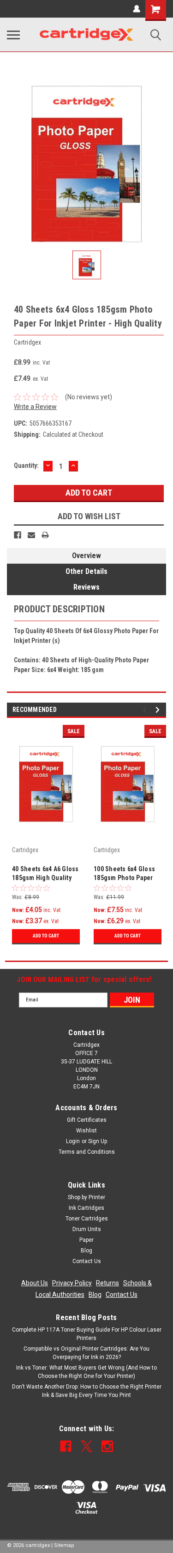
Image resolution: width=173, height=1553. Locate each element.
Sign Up (97, 1141)
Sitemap (64, 1545)
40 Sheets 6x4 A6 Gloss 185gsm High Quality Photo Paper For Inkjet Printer (45, 874)
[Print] (45, 535)
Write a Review (35, 406)
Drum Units (86, 1229)
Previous (146, 709)
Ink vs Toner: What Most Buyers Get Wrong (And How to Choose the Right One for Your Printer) (86, 1371)
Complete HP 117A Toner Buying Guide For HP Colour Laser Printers (86, 1334)
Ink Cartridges (86, 1208)
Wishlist (86, 1130)
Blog (86, 1250)
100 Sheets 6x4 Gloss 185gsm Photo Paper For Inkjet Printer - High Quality (124, 874)
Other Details (86, 571)
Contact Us (86, 1261)
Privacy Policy (72, 1283)
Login (73, 1141)
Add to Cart (46, 935)
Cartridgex (25, 850)
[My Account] (136, 9)
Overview (86, 555)
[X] (86, 1446)
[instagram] (107, 1446)
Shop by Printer (86, 1197)
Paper (86, 1240)
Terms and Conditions (87, 1152)
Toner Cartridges (87, 1218)
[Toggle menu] (13, 34)
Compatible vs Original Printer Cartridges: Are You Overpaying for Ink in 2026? (86, 1353)
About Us (34, 1283)
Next (158, 709)
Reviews (86, 587)
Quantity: (26, 465)
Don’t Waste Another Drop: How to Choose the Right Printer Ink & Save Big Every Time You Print (86, 1390)
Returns (107, 1283)
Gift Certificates (87, 1120)
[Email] (31, 535)
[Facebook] (17, 535)
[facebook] (66, 1446)
